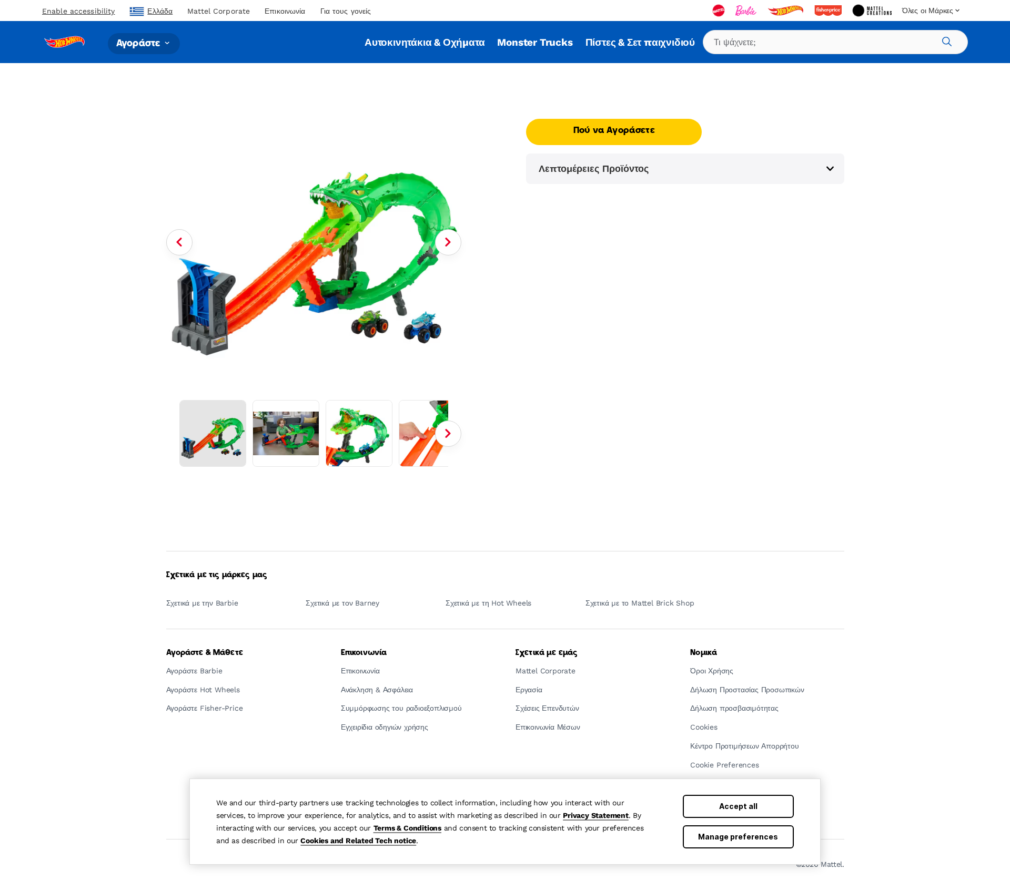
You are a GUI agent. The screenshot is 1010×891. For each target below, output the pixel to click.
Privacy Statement (596, 815)
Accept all (738, 806)
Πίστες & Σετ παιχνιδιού (640, 42)
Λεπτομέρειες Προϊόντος (594, 168)
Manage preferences (738, 836)
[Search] (945, 40)
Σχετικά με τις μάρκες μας (217, 575)
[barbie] (747, 10)
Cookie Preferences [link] (724, 765)
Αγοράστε (139, 43)
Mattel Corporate (218, 11)
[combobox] (835, 42)
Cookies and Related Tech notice (358, 840)
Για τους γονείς (345, 11)
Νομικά (703, 653)
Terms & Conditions (407, 828)
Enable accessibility (78, 11)
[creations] (873, 10)
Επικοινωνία (285, 11)
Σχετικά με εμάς (547, 653)
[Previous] (179, 242)
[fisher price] (829, 10)
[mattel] (719, 10)
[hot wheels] (786, 10)
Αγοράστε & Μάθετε (204, 653)
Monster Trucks (534, 42)
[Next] (448, 242)
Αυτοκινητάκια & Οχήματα (424, 42)
